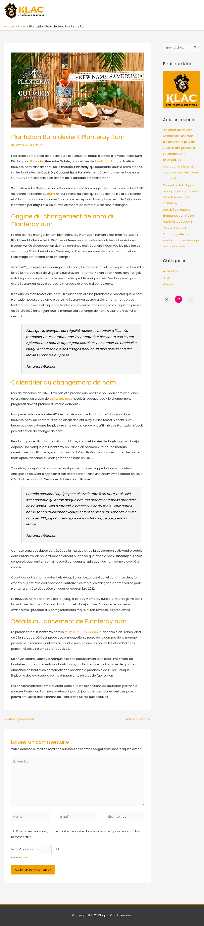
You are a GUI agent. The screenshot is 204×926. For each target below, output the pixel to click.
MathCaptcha (26, 857)
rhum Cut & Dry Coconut (83, 632)
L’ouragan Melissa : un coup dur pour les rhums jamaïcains (181, 172)
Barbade (36, 161)
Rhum (39, 145)
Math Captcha (22, 849)
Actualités (170, 271)
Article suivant (138, 719)
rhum (51, 194)
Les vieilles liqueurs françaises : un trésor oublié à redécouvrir (178, 215)
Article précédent (19, 719)
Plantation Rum (106, 161)
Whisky (168, 284)
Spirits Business (61, 398)
